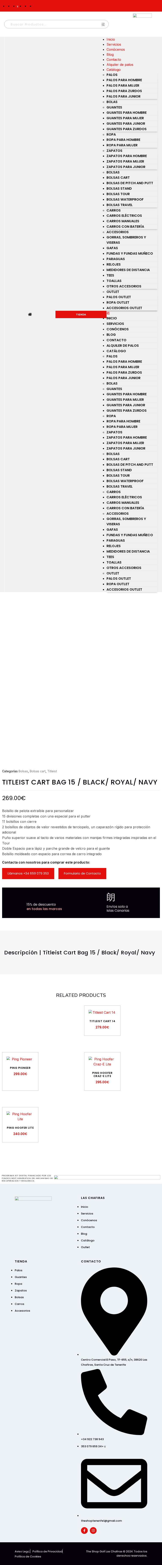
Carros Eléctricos (124, 215)
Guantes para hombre (127, 112)
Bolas (112, 101)
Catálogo (114, 69)
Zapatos (114, 150)
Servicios (114, 44)
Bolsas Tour (118, 194)
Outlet (113, 291)
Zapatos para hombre (127, 155)
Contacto (114, 59)
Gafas (112, 248)
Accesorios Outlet (124, 308)
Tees (110, 275)
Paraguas (116, 259)
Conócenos (116, 49)
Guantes (114, 107)
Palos (112, 74)
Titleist (52, 771)
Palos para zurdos (124, 91)
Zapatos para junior (126, 166)
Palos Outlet (119, 297)
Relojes (114, 264)
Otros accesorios (124, 286)
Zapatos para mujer (125, 161)
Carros (114, 210)
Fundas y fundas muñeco (130, 253)
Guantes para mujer (125, 118)
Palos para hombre (124, 80)
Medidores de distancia (128, 269)
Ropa (111, 134)
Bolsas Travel (120, 204)
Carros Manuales (123, 221)
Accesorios (118, 232)
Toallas (114, 280)
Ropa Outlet (118, 302)
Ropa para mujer (122, 145)
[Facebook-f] (84, 1530)
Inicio (111, 39)
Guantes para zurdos (127, 129)
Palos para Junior (123, 96)
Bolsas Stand (119, 188)
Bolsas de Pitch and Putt (130, 183)
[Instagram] (93, 1530)
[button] (132, 313)
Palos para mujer (123, 85)
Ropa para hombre (123, 139)
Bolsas (113, 172)
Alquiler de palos (120, 64)
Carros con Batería (125, 226)
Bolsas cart (118, 177)
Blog (110, 54)
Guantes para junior (126, 123)
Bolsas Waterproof (125, 199)
